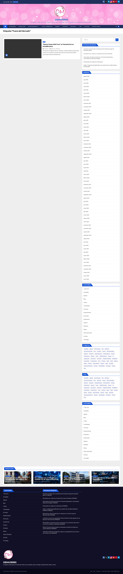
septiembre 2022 (87, 235)
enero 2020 (86, 279)
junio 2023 (86, 204)
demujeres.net (17, 481)
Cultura (86, 26)
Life (80, 26)
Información (93, 358)
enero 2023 (86, 221)
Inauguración (86, 358)
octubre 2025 (87, 110)
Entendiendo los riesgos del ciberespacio (93, 61)
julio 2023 (86, 201)
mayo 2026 (86, 86)
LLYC (99, 361)
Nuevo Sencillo (96, 363)
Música (85, 329)
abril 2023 (86, 211)
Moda (108, 361)
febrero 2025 (86, 137)
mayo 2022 (86, 248)
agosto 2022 (86, 238)
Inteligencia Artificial (107, 358)
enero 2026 (86, 100)
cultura (103, 351)
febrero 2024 (86, 177)
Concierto (99, 351)
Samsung (111, 363)
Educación (91, 353)
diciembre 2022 (87, 225)
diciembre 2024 (87, 144)
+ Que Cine (86, 288)
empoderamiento (98, 353)
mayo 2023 (86, 208)
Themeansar (24, 571)
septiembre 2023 (87, 194)
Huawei (109, 356)
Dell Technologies (110, 351)
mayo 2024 (86, 167)
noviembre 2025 (87, 106)
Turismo (113, 365)
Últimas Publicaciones (115, 571)
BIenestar (107, 348)
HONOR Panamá (103, 356)
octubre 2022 (87, 231)
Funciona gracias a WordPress (9, 571)
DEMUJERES (61, 19)
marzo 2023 (86, 215)
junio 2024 (86, 164)
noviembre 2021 (87, 269)
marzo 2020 (86, 275)
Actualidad (12, 26)
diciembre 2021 (87, 265)
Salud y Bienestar (88, 332)
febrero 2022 (86, 258)
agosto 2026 (86, 76)
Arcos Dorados (97, 348)
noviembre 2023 (87, 187)
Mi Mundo (86, 326)
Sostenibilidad (101, 365)
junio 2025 (86, 123)
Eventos (112, 353)
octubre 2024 (87, 150)
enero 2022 (86, 262)
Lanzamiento (86, 361)
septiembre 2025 (87, 113)
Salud (106, 363)
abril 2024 (86, 171)
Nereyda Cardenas (55, 48)
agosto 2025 (86, 116)
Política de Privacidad (106, 571)
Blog (85, 299)
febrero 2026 (86, 96)
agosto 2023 (86, 198)
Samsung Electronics (88, 365)
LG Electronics (94, 361)
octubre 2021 (87, 272)
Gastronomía (86, 319)
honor (97, 356)
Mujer (112, 361)
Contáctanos (96, 26)
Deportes (86, 353)
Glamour (65, 26)
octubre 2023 (87, 191)
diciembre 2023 (87, 184)
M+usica (103, 361)
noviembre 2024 (87, 147)
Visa (85, 368)
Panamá (102, 363)
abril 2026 (86, 89)
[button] (116, 26)
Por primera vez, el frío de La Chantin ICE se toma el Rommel (98, 53)
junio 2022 (86, 245)
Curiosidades (87, 305)
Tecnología (22, 26)
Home (91, 571)
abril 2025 (86, 130)
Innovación (99, 358)
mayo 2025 (86, 127)
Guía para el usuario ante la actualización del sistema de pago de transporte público (16, 479)
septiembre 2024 (87, 154)
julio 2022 (86, 242)
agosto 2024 (86, 157)
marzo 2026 (86, 93)
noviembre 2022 (87, 228)
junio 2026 (86, 83)
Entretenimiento (33, 26)
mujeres (116, 361)
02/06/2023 (46, 48)
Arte (102, 348)
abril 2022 (86, 252)
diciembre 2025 (87, 103)
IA (113, 356)
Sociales (73, 26)
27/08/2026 (9, 481)
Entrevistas (86, 316)
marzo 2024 (86, 174)
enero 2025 (86, 140)
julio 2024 (86, 160)
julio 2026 (86, 79)
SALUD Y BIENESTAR (47, 26)
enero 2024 (86, 181)
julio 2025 (86, 120)
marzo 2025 (86, 133)
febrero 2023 (86, 218)
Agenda (57, 26)
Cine (95, 351)
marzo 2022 (86, 255)
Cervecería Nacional (88, 351)
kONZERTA (114, 358)
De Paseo (86, 309)
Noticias (90, 363)
